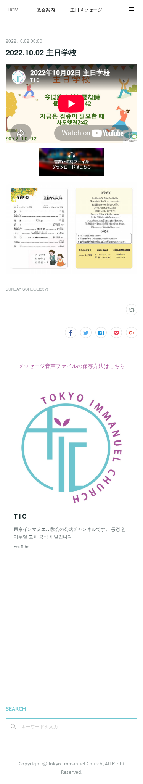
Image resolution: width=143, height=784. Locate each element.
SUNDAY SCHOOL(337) (27, 289)
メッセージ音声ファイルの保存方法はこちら (71, 366)
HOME (14, 9)
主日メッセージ (86, 9)
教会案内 (46, 9)
